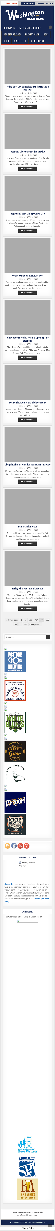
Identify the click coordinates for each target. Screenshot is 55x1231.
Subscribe (9, 884)
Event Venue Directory (30, 28)
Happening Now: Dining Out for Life (27, 213)
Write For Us (20, 41)
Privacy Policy (27, 1228)
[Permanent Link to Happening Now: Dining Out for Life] (28, 193)
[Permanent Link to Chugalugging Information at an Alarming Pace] (28, 444)
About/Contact (38, 41)
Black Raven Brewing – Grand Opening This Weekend (27, 339)
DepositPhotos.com (29, 1215)
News (45, 34)
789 (47, 620)
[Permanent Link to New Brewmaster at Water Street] (28, 255)
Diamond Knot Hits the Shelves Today (27, 402)
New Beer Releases (12, 34)
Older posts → (35, 624)
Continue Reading (28, 107)
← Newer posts (12, 620)
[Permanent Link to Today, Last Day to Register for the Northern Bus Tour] (28, 66)
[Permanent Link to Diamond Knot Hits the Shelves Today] (28, 382)
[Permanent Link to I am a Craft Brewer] (28, 506)
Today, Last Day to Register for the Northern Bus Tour (27, 88)
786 (30, 620)
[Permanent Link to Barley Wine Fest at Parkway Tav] (28, 568)
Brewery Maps (32, 34)
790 (15, 624)
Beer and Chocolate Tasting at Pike (27, 151)
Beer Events (9, 28)
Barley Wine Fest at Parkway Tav (27, 588)
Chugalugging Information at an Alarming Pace (27, 464)
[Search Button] (50, 27)
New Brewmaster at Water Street (27, 275)
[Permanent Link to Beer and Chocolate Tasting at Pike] (28, 131)
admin (22, 93)
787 (36, 620)
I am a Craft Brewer (27, 526)
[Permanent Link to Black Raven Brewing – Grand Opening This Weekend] (28, 317)
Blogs (6, 41)
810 (25, 624)
